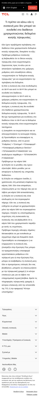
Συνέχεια (33, 8)
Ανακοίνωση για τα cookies (19, 387)
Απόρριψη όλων (31, 391)
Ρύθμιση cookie (32, 394)
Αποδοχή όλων (18, 391)
